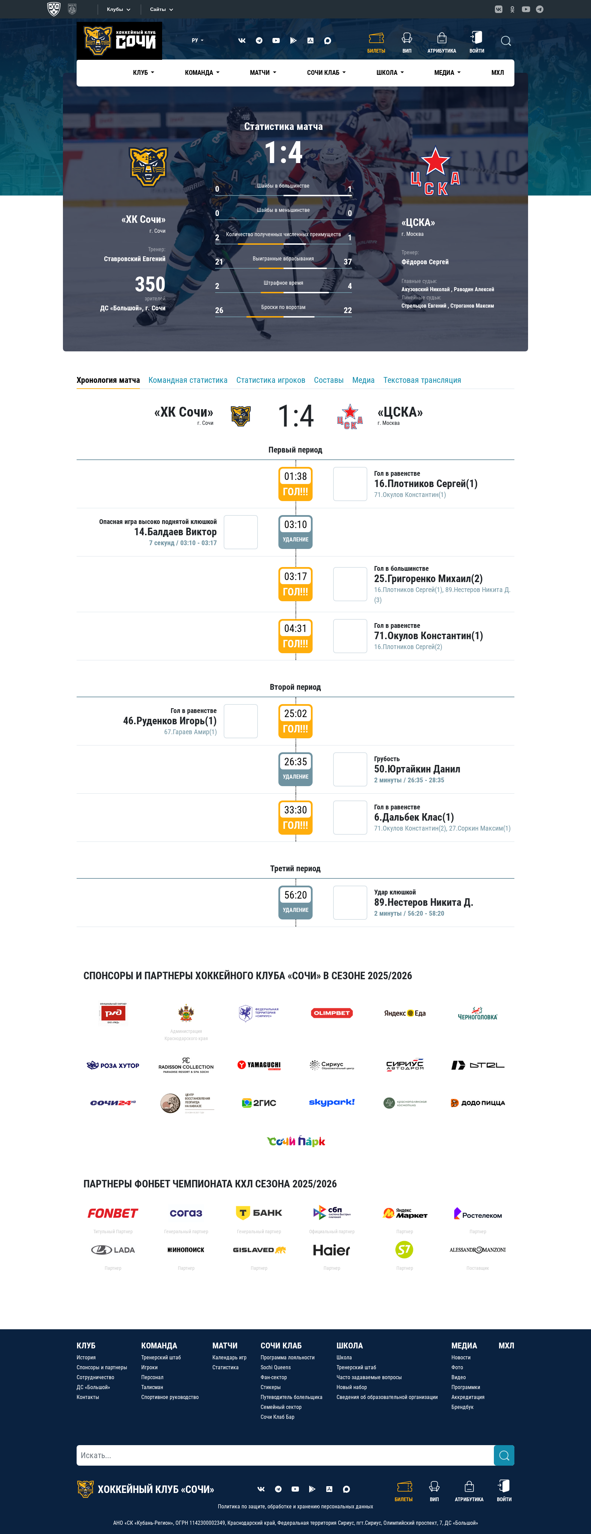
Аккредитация (468, 1397)
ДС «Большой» (93, 1387)
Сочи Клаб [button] (324, 73)
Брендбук (462, 1407)
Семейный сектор (281, 1407)
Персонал (152, 1377)
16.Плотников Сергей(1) (426, 483)
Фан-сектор (274, 1377)
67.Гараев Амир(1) (190, 732)
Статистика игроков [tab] (270, 380)
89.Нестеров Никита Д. (424, 902)
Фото (457, 1367)
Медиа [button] (445, 73)
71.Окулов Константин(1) (410, 494)
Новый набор (352, 1387)
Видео (458, 1377)
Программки (465, 1387)
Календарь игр (229, 1357)
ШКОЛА (350, 1345)
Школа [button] (388, 73)
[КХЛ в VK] (498, 9)
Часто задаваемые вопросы (369, 1377)
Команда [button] (199, 73)
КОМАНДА (159, 1345)
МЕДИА (464, 1345)
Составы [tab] (329, 380)
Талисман (152, 1387)
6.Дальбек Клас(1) (414, 817)
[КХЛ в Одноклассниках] (512, 9)
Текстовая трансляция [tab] (422, 380)
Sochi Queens (276, 1367)
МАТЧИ (225, 1345)
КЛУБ (86, 1345)
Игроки (149, 1367)
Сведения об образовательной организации (387, 1397)
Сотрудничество (95, 1377)
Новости (461, 1357)
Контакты (88, 1397)
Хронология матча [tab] (108, 380)
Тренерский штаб (161, 1357)
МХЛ (497, 73)
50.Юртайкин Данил (417, 769)
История (86, 1357)
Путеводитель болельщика (292, 1397)
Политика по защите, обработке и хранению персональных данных (295, 1506)
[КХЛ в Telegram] (540, 9)
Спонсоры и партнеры (102, 1367)
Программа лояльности (288, 1357)
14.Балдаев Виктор (175, 532)
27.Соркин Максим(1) (480, 828)
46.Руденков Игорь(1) (170, 721)
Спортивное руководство (170, 1397)
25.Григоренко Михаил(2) (428, 578)
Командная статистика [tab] (188, 380)
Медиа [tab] (363, 380)
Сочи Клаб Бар (277, 1417)
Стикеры (271, 1387)
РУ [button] (195, 40)
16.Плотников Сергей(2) (408, 647)
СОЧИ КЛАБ (281, 1345)
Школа (344, 1357)
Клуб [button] (141, 73)
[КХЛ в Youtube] (526, 9)
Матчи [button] (260, 73)
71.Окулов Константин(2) (410, 828)
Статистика (225, 1367)
